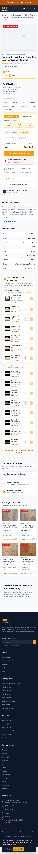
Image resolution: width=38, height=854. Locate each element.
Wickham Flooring (29, 15)
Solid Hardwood (15, 15)
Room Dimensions (12, 132)
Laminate (4, 664)
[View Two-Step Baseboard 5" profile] (7, 383)
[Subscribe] (34, 642)
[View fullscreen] (33, 47)
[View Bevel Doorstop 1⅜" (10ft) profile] (7, 338)
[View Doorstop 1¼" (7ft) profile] (7, 309)
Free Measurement (8, 731)
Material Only (12, 116)
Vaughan (4, 771)
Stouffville (5, 753)
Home (5, 15)
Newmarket (5, 778)
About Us (4, 738)
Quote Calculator (7, 727)
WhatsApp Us (9, 809)
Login (24, 8)
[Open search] (18, 8)
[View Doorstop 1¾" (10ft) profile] (7, 328)
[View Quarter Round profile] (7, 298)
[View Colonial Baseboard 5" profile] (7, 412)
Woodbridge (6, 774)
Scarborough (6, 785)
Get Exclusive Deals (8, 638)
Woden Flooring (7, 690)
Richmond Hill (6, 757)
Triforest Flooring (7, 708)
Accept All (18, 849)
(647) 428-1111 (12, 193)
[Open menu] (34, 8)
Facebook (8, 813)
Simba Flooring (6, 697)
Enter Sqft (25, 132)
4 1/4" (14, 75)
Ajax (3, 764)
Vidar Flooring (6, 687)
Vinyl (3, 668)
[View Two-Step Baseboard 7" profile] (7, 373)
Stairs (3, 671)
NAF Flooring (6, 694)
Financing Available (8, 724)
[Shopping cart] (29, 8)
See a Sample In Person (20, 184)
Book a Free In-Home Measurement (20, 179)
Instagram (8, 816)
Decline (7, 849)
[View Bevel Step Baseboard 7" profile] (7, 393)
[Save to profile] (21, 67)
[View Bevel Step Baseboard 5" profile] (7, 403)
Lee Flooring (6, 704)
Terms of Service (19, 832)
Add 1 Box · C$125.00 (20, 153)
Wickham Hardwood (8, 701)
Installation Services (8, 720)
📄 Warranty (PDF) (9, 221)
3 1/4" (6, 75)
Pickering (5, 760)
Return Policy (31, 832)
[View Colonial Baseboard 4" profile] (7, 422)
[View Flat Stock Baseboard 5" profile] (7, 432)
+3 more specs (7, 109)
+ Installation (27, 116)
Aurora (4, 781)
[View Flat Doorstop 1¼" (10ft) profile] (7, 358)
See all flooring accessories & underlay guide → (19, 451)
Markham (4, 750)
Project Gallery (6, 734)
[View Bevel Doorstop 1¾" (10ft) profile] (7, 348)
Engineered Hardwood (9, 661)
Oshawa (4, 789)
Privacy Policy (17, 844)
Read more (5, 217)
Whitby (4, 767)
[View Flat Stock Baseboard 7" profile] (7, 442)
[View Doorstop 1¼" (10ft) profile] (7, 319)
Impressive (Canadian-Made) (11, 683)
